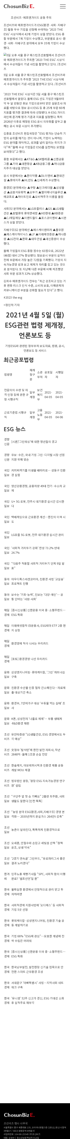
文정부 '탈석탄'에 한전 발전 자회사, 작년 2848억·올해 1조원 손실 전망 (35, 752)
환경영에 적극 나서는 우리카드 (29, 643)
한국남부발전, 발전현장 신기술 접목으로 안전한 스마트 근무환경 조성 (37, 969)
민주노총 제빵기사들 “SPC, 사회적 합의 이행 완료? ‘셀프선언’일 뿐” (38, 876)
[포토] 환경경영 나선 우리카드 (29, 659)
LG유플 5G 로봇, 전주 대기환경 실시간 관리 (37, 535)
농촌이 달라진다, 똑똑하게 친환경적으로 (35, 829)
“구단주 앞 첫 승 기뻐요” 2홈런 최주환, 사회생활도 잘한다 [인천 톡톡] (38, 798)
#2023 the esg (13, 297)
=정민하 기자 (12, 305)
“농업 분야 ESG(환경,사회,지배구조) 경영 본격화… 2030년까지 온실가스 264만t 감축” (38, 814)
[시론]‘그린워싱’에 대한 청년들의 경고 (34, 441)
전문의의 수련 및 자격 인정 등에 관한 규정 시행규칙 (16, 394)
